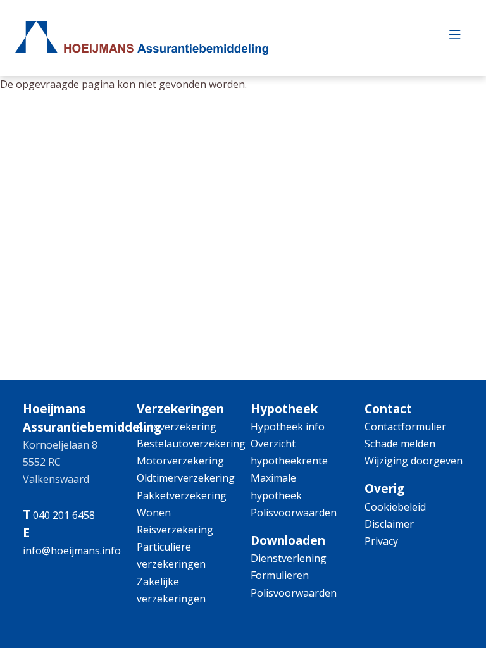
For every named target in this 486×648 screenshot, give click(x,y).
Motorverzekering (180, 461)
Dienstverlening (289, 558)
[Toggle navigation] (455, 38)
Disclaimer (389, 524)
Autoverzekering (176, 426)
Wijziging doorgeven (413, 461)
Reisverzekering (175, 530)
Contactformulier (405, 426)
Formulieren (280, 575)
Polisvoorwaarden (294, 513)
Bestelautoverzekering (191, 444)
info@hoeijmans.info (72, 551)
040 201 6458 (64, 515)
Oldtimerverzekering (186, 478)
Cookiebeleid (395, 507)
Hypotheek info (288, 426)
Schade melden (399, 444)
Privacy (381, 541)
